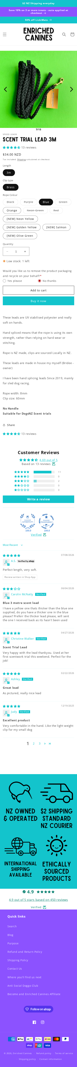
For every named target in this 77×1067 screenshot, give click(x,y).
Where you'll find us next (24, 977)
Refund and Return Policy (24, 952)
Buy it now (38, 301)
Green (64, 202)
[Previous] (5, 89)
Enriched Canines (22, 1053)
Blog (10, 935)
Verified (36, 534)
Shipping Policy (17, 960)
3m (9, 172)
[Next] (71, 89)
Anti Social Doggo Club (22, 985)
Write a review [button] (38, 499)
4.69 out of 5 (48, 460)
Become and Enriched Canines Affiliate (33, 994)
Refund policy (43, 1053)
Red (57, 211)
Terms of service (64, 1053)
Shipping (21, 159)
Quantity (8, 244)
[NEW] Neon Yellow (20, 219)
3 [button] (40, 743)
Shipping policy (27, 1059)
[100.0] (27, 521)
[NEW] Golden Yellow (22, 227)
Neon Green (36, 211)
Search (12, 926)
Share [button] (11, 425)
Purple (29, 202)
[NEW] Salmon (56, 227)
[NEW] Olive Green (20, 235)
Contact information (50, 1059)
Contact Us (14, 968)
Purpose (13, 943)
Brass (11, 187)
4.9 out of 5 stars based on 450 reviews (38, 900)
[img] (11, 555)
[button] (5, 34)
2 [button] (34, 743)
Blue (46, 202)
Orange (12, 210)
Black (11, 202)
